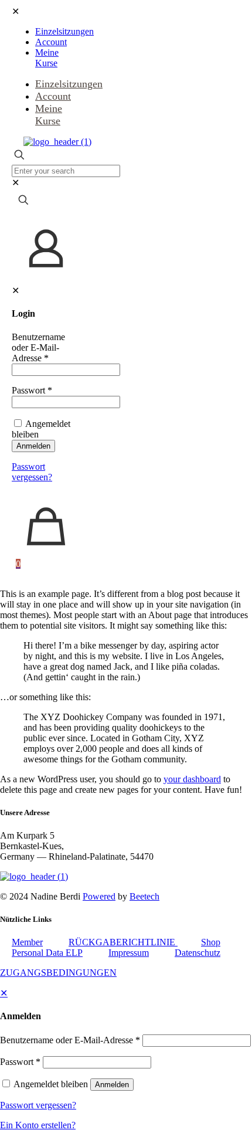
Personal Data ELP (47, 953)
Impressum (128, 953)
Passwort (32, 390)
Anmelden (33, 446)
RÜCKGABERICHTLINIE (123, 942)
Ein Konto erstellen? (38, 1125)
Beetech (144, 896)
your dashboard (192, 779)
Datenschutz (197, 953)
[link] (15, 183)
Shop (210, 942)
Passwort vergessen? (32, 472)
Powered (99, 896)
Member (27, 942)
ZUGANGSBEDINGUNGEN (58, 973)
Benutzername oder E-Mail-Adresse (38, 347)
